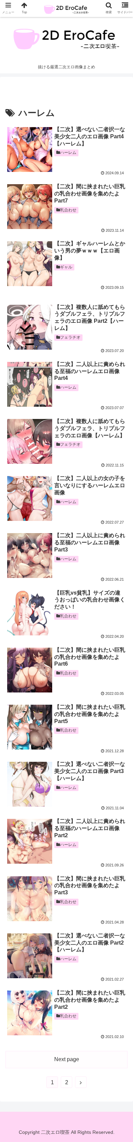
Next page (66, 1059)
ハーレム (68, 152)
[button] (119, 773)
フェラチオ (70, 337)
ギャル (66, 267)
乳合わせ (68, 210)
